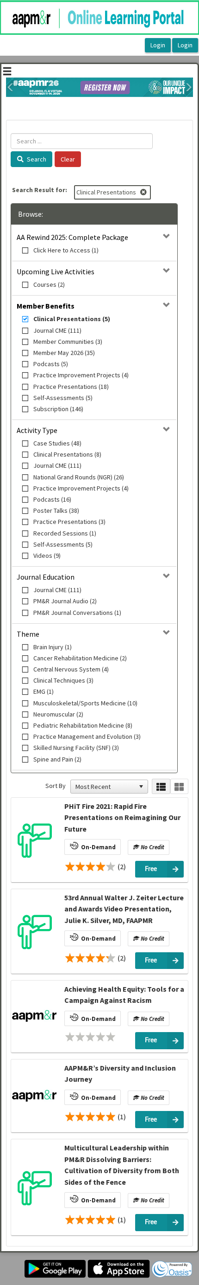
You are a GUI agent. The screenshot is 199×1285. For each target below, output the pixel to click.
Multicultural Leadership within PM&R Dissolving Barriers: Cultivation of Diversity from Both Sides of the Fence (121, 1164)
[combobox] (105, 786)
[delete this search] (144, 192)
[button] (10, 87)
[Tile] (179, 786)
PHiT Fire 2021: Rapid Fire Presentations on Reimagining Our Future (122, 817)
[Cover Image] (34, 840)
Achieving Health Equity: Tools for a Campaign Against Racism (124, 994)
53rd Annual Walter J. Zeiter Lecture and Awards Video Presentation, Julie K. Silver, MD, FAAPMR (124, 909)
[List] (161, 786)
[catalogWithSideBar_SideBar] (7, 72)
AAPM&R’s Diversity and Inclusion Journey (120, 1073)
